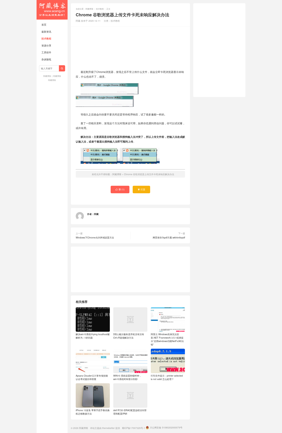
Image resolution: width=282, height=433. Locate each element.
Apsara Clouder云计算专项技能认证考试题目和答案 (92, 377)
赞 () (120, 189)
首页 (43, 24)
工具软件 (46, 52)
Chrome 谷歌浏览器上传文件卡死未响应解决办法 (149, 174)
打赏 (141, 189)
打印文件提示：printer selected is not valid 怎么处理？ (167, 377)
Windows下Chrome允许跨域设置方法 (95, 237)
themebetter (108, 428)
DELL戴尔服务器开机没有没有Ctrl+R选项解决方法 (128, 336)
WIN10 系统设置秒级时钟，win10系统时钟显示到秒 (127, 377)
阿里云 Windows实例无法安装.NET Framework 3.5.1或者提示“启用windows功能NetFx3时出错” (167, 339)
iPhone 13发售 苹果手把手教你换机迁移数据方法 (93, 412)
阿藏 (96, 214)
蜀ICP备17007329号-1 (133, 427)
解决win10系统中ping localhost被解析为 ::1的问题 (93, 336)
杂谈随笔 (46, 59)
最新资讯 (46, 31)
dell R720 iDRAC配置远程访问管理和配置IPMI (130, 412)
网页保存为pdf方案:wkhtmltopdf (169, 237)
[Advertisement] (130, 48)
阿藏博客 (52, 10)
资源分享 (46, 45)
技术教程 (46, 38)
